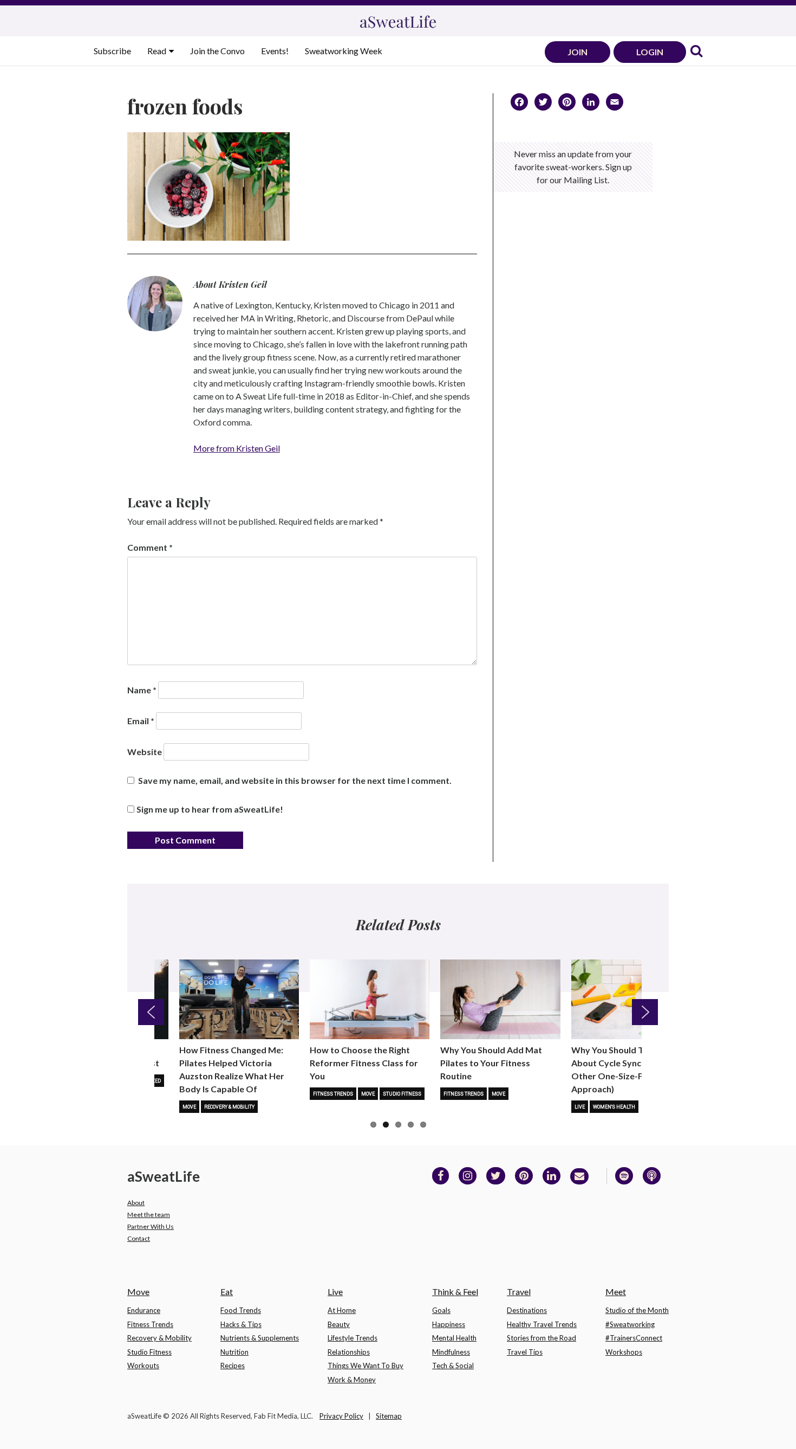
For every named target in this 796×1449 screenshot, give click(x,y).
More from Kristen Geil (236, 448)
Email (140, 721)
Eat (226, 1291)
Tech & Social (453, 1365)
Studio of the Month (637, 1310)
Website (144, 751)
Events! (275, 51)
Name (141, 690)
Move (189, 1107)
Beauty (339, 1324)
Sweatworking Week (343, 51)
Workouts (143, 1365)
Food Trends (240, 1310)
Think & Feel (455, 1291)
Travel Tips (525, 1352)
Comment (150, 547)
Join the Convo (217, 51)
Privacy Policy (341, 1416)
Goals (441, 1310)
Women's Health (614, 1107)
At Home (342, 1310)
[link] (696, 52)
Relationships (349, 1352)
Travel (519, 1291)
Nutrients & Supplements (259, 1338)
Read (157, 51)
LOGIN (649, 52)
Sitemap (389, 1416)
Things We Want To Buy (365, 1365)
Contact (138, 1238)
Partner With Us (150, 1226)
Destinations (527, 1310)
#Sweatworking (630, 1324)
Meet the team (148, 1214)
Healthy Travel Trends (542, 1324)
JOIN (577, 52)
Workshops (623, 1352)
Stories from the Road (541, 1338)
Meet (615, 1291)
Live (580, 1107)
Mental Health (454, 1338)
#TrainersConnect (633, 1338)
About (136, 1203)
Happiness (448, 1324)
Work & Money (352, 1379)
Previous (151, 1012)
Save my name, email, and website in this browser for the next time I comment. (295, 780)
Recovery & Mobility (229, 1107)
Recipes (232, 1365)
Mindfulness (451, 1352)
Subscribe (112, 51)
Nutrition (234, 1352)
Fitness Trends (333, 1094)
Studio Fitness (402, 1094)
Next (645, 1012)
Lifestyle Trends (352, 1338)
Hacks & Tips (241, 1324)
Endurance (143, 1310)
